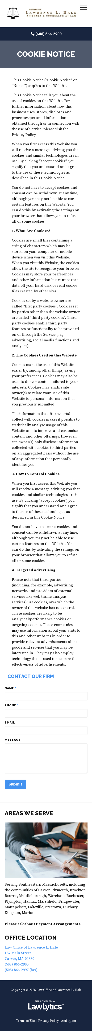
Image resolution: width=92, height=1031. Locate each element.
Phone (11, 705)
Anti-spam (68, 1021)
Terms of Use (26, 1021)
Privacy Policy (48, 1021)
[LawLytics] (46, 1005)
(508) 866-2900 (48, 34)
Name (10, 688)
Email (10, 722)
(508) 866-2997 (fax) (21, 970)
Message (14, 739)
